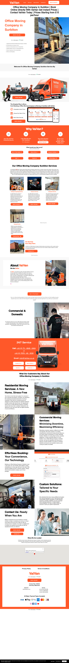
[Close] (67, 661)
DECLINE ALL (58, 661)
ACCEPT (64, 661)
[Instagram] (10, 283)
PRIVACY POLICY (7, 661)
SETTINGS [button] (52, 661)
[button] (53, 152)
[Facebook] (33, 604)
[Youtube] (38, 604)
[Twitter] (36, 604)
